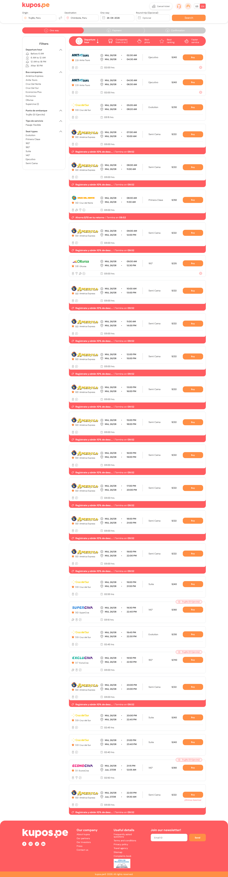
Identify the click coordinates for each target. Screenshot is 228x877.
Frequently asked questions (123, 835)
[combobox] (28, 18)
